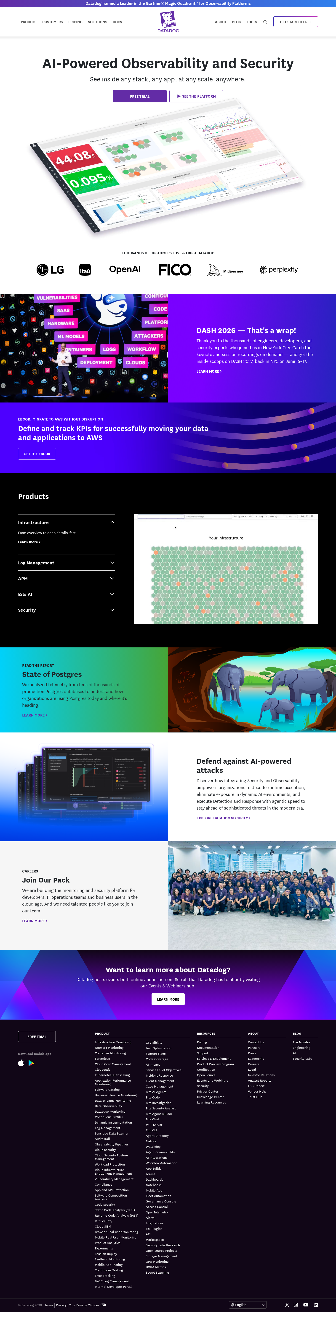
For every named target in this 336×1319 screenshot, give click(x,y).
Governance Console (161, 1201)
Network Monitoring (109, 1047)
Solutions (97, 21)
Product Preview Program (215, 1063)
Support (202, 1052)
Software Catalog (107, 1089)
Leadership (256, 1058)
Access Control (157, 1206)
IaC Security (103, 1220)
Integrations (155, 1223)
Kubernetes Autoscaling (112, 1074)
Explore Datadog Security (222, 818)
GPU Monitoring (157, 1261)
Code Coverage (157, 1058)
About (221, 21)
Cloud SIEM (103, 1226)
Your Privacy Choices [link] (84, 1305)
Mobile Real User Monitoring (115, 1237)
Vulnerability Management (114, 1178)
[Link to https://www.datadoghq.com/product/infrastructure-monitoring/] (226, 569)
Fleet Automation (158, 1195)
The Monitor (301, 1042)
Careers (253, 1063)
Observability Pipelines (112, 1144)
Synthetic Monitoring (110, 1259)
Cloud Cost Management (113, 1063)
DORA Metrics (156, 1266)
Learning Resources (211, 1102)
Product (29, 21)
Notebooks (154, 1184)
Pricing (202, 1042)
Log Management (36, 562)
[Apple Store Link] (23, 1062)
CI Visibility (154, 1042)
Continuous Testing (109, 1269)
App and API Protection (112, 1189)
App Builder (154, 1168)
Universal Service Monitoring (116, 1094)
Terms (49, 1305)
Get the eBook (37, 453)
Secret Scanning (157, 1272)
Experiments (104, 1248)
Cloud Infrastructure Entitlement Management (113, 1171)
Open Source (206, 1074)
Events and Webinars (212, 1080)
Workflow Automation (161, 1162)
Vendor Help (257, 1091)
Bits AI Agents (156, 1091)
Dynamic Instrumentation (113, 1122)
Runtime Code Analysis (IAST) (116, 1215)
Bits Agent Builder (159, 1113)
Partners (254, 1047)
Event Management (160, 1080)
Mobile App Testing (109, 1264)
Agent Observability (160, 1151)
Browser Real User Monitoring (116, 1231)
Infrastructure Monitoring (113, 1042)
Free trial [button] (139, 96)
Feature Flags (156, 1053)
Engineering (301, 1047)
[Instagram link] (296, 1305)
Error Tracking (105, 1275)
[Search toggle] (265, 21)
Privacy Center (207, 1091)
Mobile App (154, 1190)
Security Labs (302, 1058)
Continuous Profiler (109, 1116)
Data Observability (108, 1105)
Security (27, 609)
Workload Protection (110, 1164)
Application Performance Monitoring (113, 1082)
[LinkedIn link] (316, 1305)
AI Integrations (157, 1157)
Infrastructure (33, 522)
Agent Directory (157, 1135)
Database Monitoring (110, 1111)
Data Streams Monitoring (113, 1100)
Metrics (151, 1140)
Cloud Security (105, 1149)
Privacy (61, 1305)
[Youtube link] (305, 1304)
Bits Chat (152, 1119)
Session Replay (106, 1253)
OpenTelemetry (157, 1212)
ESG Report (256, 1085)
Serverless (102, 1058)
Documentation (208, 1047)
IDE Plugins (154, 1228)
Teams (150, 1173)
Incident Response (159, 1075)
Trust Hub (255, 1096)
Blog (236, 21)
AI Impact (153, 1064)
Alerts (150, 1217)
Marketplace (155, 1239)
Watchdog (153, 1146)
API (148, 1233)
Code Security (105, 1204)
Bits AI (25, 594)
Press (252, 1052)
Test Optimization (158, 1047)
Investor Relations (261, 1074)
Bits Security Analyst (161, 1108)
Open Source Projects (161, 1250)
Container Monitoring (110, 1052)
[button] (196, 96)
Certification (206, 1069)
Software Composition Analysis (111, 1197)
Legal (252, 1069)
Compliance (103, 1184)
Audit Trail (102, 1138)
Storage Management (161, 1255)
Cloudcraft (102, 1069)
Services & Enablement (214, 1058)
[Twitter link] (287, 1305)
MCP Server (154, 1124)
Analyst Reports (259, 1080)
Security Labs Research (163, 1244)
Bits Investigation (158, 1102)
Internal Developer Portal (113, 1286)
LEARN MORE (208, 371)
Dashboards (154, 1179)
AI (294, 1052)
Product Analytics (107, 1242)
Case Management (159, 1086)
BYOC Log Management (112, 1280)
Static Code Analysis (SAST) (115, 1209)
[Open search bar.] (265, 21)
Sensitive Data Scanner (111, 1133)
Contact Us (256, 1042)
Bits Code (153, 1097)
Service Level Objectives (163, 1069)
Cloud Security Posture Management (111, 1157)
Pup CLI (151, 1129)
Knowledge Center (210, 1096)
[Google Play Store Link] (34, 1062)
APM (23, 578)
